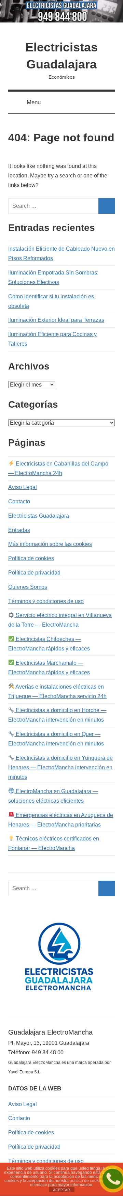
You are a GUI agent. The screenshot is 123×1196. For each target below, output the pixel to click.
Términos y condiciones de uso (46, 601)
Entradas (19, 530)
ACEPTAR (61, 1190)
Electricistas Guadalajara (38, 516)
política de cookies (87, 1180)
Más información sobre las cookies (50, 544)
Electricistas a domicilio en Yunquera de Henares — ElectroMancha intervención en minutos (60, 767)
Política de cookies (31, 558)
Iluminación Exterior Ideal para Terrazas (56, 320)
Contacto (19, 501)
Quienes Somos (27, 587)
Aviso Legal (22, 487)
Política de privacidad (34, 573)
